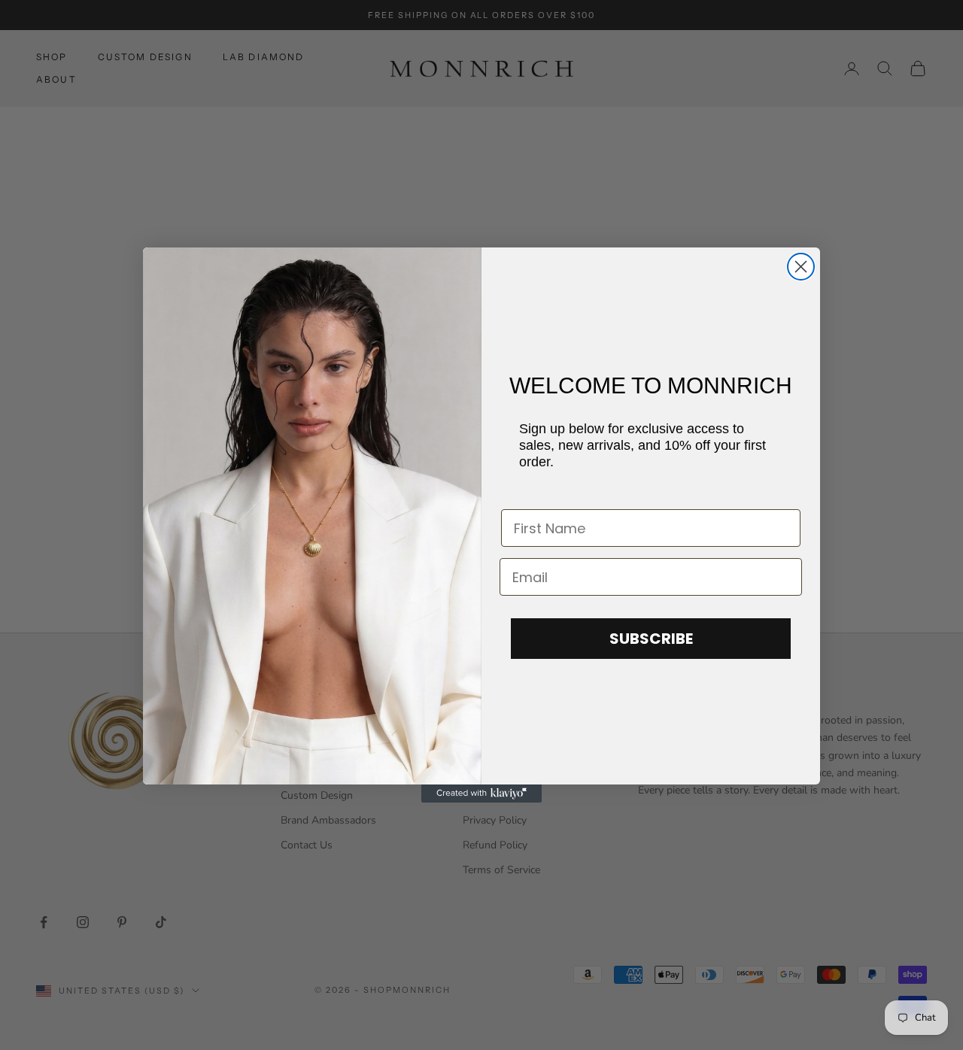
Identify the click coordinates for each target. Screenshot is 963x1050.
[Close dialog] (801, 266)
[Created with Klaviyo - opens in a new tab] (481, 793)
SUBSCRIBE (651, 638)
